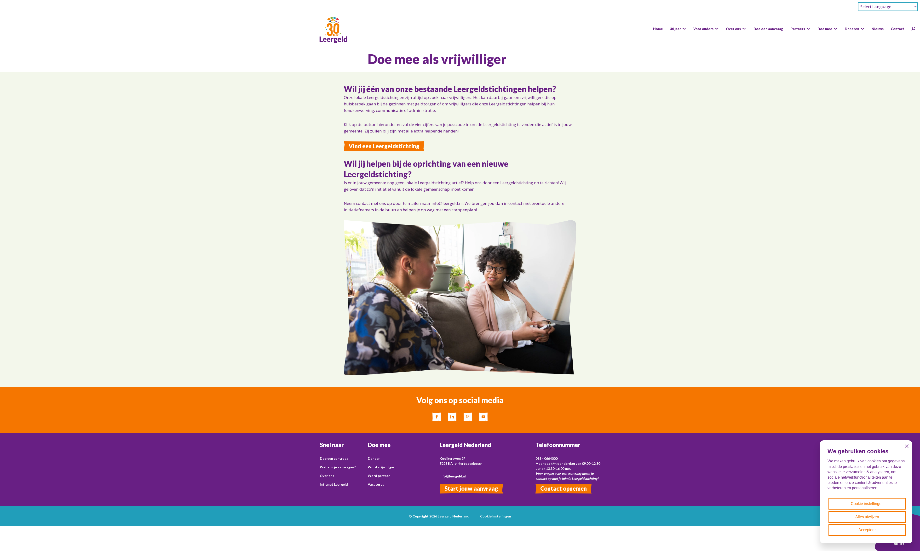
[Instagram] (468, 417)
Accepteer (867, 530)
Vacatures (376, 484)
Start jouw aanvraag (471, 488)
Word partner (379, 476)
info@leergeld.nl (447, 203)
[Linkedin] (452, 417)
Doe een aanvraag (334, 458)
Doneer (374, 458)
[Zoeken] (913, 29)
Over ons (327, 476)
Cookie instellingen (495, 516)
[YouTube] (483, 417)
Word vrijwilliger (381, 467)
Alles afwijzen (867, 517)
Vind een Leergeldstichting (384, 146)
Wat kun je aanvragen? (338, 467)
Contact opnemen (563, 488)
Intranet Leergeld (334, 484)
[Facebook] (436, 417)
